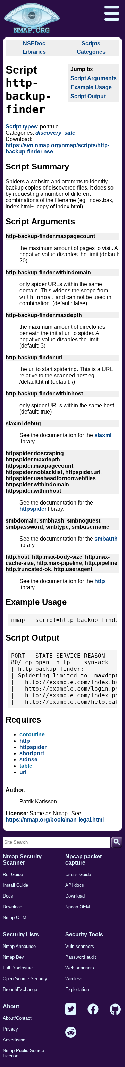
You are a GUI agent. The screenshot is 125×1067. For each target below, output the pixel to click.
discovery (48, 133)
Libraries (34, 52)
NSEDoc (34, 44)
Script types (21, 127)
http (99, 581)
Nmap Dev (13, 957)
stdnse (28, 759)
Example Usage (91, 87)
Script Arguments (93, 78)
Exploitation (77, 989)
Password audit (80, 957)
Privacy (10, 1029)
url (22, 772)
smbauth (106, 539)
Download (12, 906)
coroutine (32, 734)
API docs (74, 885)
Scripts (91, 44)
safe (69, 133)
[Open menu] (111, 14)
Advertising (14, 1039)
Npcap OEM (77, 906)
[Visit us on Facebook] (93, 1009)
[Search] (116, 842)
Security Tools (84, 934)
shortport (31, 753)
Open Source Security (25, 978)
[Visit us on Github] (115, 1009)
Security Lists (21, 934)
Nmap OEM (14, 917)
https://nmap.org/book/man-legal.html (55, 820)
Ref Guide (13, 874)
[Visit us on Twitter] (70, 1009)
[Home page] (32, 18)
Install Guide (15, 885)
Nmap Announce (19, 946)
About (11, 1006)
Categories (91, 52)
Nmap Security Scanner (22, 859)
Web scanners (79, 967)
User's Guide (78, 874)
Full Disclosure (18, 967)
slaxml (102, 435)
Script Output (88, 96)
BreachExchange (20, 989)
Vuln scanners (79, 946)
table (25, 766)
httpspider (33, 509)
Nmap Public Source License (23, 1053)
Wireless (74, 978)
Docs (8, 896)
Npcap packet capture (83, 859)
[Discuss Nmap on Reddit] (70, 1033)
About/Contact (17, 1018)
